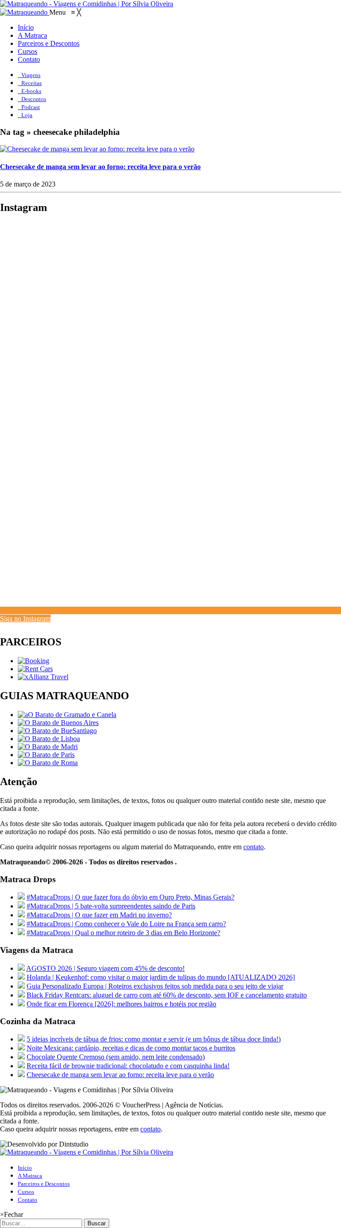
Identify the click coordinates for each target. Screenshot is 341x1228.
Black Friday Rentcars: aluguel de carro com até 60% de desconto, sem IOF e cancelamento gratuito (167, 995)
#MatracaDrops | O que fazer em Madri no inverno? (99, 915)
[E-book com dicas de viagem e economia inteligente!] (58, 722)
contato (253, 847)
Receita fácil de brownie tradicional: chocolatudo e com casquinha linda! (128, 1066)
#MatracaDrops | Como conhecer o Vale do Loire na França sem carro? (126, 924)
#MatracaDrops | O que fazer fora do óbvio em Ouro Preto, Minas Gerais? (130, 897)
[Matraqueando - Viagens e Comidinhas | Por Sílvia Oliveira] (86, 4)
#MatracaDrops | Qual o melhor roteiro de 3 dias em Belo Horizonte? (123, 932)
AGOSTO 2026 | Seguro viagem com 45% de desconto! (105, 968)
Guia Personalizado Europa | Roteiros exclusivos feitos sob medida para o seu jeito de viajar (155, 986)
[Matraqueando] (24, 12)
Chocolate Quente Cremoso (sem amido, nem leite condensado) (116, 1057)
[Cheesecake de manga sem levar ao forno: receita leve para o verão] (97, 149)
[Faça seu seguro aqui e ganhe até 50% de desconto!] (43, 677)
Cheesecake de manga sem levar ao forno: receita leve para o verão (100, 166)
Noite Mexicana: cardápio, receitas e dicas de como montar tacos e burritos (131, 1048)
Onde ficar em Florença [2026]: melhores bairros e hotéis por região (121, 1004)
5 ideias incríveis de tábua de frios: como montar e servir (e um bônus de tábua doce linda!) (154, 1039)
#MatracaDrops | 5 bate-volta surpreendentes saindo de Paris (111, 906)
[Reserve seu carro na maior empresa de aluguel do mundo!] (35, 669)
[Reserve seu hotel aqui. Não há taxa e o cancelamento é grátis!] (33, 661)
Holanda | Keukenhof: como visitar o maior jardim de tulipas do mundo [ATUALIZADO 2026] (161, 977)
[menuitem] (26, 27)
